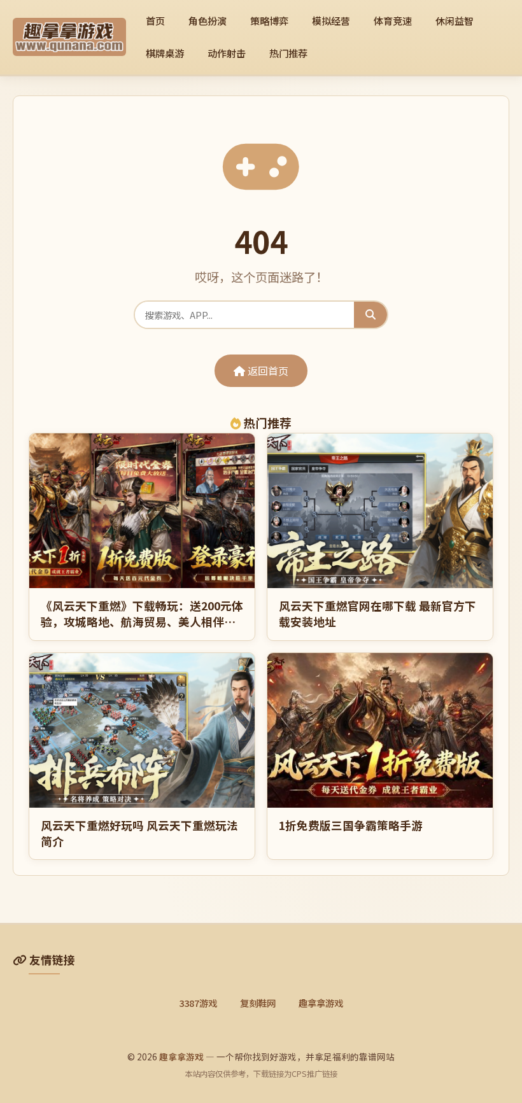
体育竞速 (393, 20)
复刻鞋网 (258, 1002)
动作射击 (227, 53)
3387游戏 (198, 1002)
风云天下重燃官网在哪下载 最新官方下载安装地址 (377, 613)
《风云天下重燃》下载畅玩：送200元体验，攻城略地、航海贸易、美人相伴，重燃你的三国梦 (142, 621)
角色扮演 (207, 20)
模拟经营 (331, 20)
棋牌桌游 (165, 53)
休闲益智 (454, 20)
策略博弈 (269, 20)
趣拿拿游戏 (321, 1002)
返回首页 (266, 370)
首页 (155, 20)
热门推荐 (288, 53)
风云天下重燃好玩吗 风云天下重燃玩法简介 (139, 833)
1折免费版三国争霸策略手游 (351, 825)
